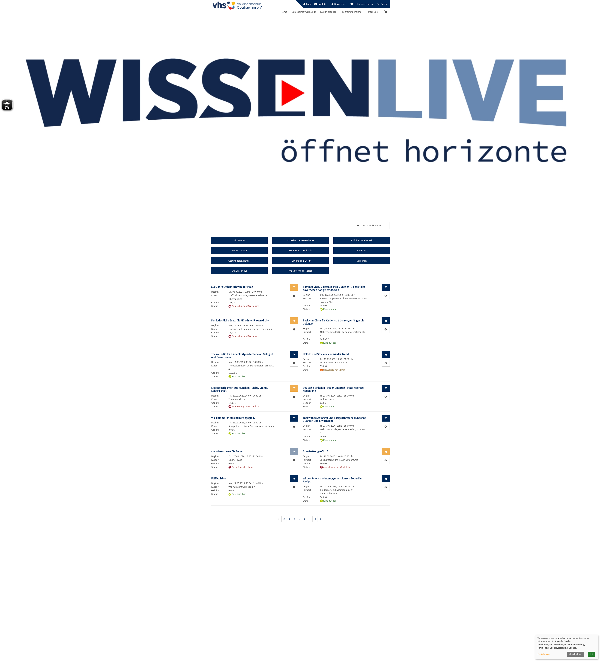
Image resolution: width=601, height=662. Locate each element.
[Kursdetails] (294, 295)
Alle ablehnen (575, 654)
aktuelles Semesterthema (300, 240)
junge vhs (362, 250)
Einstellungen (543, 654)
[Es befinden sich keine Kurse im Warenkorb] (386, 12)
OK (591, 654)
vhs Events (239, 240)
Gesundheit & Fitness (239, 260)
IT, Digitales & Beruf (300, 260)
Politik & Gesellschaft (362, 240)
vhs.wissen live (239, 270)
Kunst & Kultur (239, 250)
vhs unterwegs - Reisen (301, 270)
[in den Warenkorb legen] (386, 287)
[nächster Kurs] (386, 519)
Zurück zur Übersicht (371, 225)
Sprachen (362, 260)
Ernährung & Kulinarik (300, 250)
